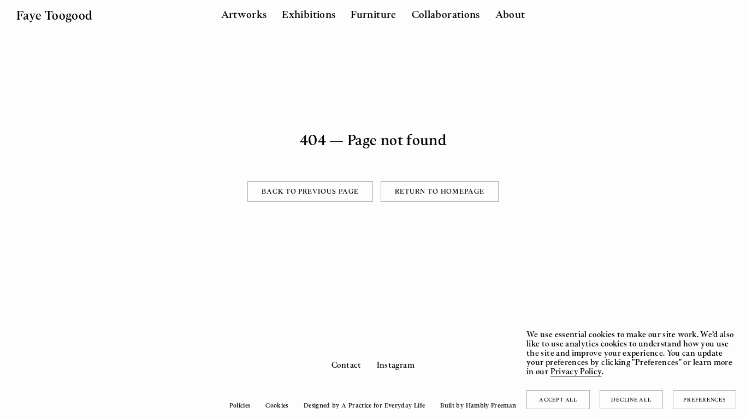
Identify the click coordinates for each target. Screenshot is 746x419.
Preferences (704, 399)
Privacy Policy (576, 371)
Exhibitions (308, 14)
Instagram (396, 364)
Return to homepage (439, 191)
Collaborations (446, 14)
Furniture (373, 14)
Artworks (244, 14)
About (510, 14)
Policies (239, 405)
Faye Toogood (54, 15)
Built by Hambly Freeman (478, 405)
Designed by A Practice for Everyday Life (364, 405)
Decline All (631, 399)
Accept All (558, 399)
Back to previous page (310, 191)
